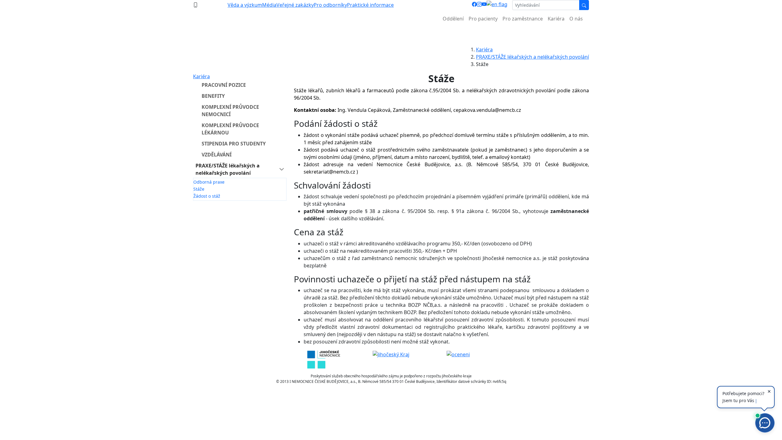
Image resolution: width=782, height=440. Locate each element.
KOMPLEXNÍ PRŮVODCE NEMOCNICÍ (230, 111)
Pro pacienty (483, 18)
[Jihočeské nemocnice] (323, 359)
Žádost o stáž (206, 196)
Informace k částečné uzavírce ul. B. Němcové (391, 34)
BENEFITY (213, 96)
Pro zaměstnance (522, 18)
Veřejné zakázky (295, 5)
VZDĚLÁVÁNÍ (217, 154)
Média (269, 5)
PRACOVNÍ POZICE (224, 85)
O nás (576, 18)
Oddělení (453, 18)
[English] (497, 5)
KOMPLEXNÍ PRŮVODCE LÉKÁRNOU (230, 129)
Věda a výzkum (245, 5)
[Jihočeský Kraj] (391, 353)
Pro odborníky (330, 5)
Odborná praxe (209, 182)
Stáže (198, 189)
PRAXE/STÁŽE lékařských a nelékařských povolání (532, 56)
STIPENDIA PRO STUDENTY (234, 143)
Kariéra (556, 18)
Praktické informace (370, 5)
